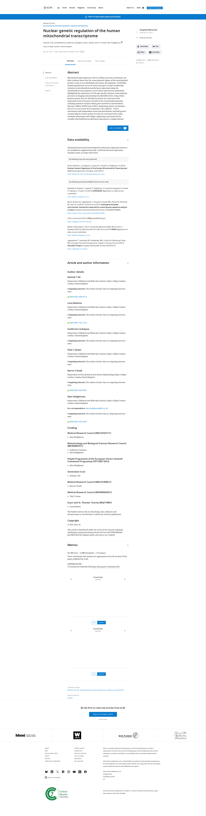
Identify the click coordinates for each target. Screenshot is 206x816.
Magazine (81, 8)
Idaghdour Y (99, 188)
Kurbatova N (91, 243)
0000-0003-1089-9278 (78, 297)
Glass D (73, 204)
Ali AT (69, 165)
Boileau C (80, 188)
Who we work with (51, 753)
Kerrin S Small (100, 43)
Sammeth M (84, 240)
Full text (70, 61)
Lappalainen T (87, 202)
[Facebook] (85, 772)
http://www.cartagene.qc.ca (78, 197)
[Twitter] (57, 772)
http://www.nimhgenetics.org (78, 235)
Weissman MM (105, 227)
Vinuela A (97, 202)
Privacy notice (103, 719)
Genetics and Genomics (79, 26)
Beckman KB (87, 229)
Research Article (49, 23)
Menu (58, 8)
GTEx (89, 218)
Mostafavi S (79, 227)
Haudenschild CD (74, 229)
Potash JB (94, 227)
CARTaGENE (97, 191)
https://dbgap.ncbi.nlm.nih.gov (79, 222)
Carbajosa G (86, 165)
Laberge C (73, 191)
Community (91, 8)
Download (144, 46)
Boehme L (77, 165)
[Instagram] (68, 772)
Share (142, 52)
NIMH (113, 229)
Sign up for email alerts (103, 714)
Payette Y (89, 188)
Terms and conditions (52, 761)
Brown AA (77, 202)
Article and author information (51, 84)
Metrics (48, 91)
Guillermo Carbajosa (74, 43)
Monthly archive (80, 753)
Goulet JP (108, 188)
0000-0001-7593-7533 (78, 323)
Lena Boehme (59, 43)
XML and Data (78, 761)
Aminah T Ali (48, 43)
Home (64, 8)
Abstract (48, 73)
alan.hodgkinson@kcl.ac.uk (97, 408)
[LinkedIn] (51, 772)
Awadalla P (71, 188)
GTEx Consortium (74, 218)
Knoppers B (117, 188)
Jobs (46, 751)
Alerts (139, 8)
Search (129, 8)
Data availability (51, 78)
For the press (79, 756)
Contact (48, 758)
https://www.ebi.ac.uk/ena (77, 249)
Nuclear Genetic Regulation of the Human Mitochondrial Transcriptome (97, 168)
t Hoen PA (107, 240)
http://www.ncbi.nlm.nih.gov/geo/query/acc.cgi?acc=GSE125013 (86, 174)
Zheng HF (115, 202)
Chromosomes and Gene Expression (56, 26)
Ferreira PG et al (112, 243)
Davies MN (106, 202)
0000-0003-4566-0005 (78, 390)
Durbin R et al (89, 204)
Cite (156, 46)
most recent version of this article (107, 17)
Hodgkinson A (114, 165)
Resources (78, 758)
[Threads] (79, 772)
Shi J (94, 229)
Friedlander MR (96, 240)
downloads (153, 60)
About (100, 8)
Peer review (100, 61)
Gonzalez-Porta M (78, 243)
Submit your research (155, 8)
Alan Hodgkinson (114, 43)
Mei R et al (101, 229)
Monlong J (116, 240)
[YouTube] (74, 772)
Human (70, 698)
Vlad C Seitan (88, 43)
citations (140, 63)
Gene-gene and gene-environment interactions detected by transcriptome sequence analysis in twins (97, 207)
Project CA (82, 191)
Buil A (69, 202)
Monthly (101, 622)
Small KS (104, 165)
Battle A (70, 227)
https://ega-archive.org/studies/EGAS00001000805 (86, 213)
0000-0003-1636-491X (78, 421)
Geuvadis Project (74, 245)
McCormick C (117, 227)
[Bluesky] (46, 772)
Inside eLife (78, 751)
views (140, 60)
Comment (156, 53)
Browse (72, 8)
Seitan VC (96, 165)
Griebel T (101, 243)
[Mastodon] (63, 772)
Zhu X (87, 227)
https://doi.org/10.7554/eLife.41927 (67, 52)
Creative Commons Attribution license (143, 791)
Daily (94, 622)
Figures (84, 61)
